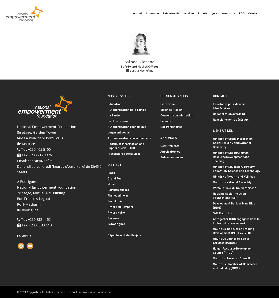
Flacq (111, 173)
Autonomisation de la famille (127, 110)
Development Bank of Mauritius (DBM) (234, 205)
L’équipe (165, 121)
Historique (167, 104)
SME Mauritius (222, 213)
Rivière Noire (116, 212)
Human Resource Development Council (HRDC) (233, 250)
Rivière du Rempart (120, 207)
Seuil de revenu (118, 121)
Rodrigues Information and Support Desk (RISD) (126, 146)
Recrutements (170, 146)
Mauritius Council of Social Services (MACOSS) (231, 241)
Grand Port (115, 178)
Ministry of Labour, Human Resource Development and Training (231, 157)
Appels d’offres (170, 151)
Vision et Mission (171, 110)
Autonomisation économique (127, 127)
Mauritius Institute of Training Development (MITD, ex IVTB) (233, 231)
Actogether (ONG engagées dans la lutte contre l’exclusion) (236, 221)
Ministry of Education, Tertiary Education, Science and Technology (236, 169)
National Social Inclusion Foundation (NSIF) (229, 196)
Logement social (119, 132)
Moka (111, 184)
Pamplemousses (118, 190)
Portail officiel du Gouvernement (234, 188)
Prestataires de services (124, 153)
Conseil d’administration (176, 115)
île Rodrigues (116, 224)
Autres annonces (171, 157)
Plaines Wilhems (118, 195)
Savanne (113, 218)
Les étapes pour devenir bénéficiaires (229, 106)
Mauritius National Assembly (232, 182)
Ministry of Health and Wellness (234, 176)
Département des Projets (124, 235)
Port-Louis (115, 201)
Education (114, 104)
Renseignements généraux (230, 119)
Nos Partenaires (171, 127)
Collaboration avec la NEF (230, 114)
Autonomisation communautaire (129, 138)
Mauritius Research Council (231, 258)
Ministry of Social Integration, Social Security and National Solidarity (233, 143)
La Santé (114, 115)
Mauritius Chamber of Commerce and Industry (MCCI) (235, 266)
